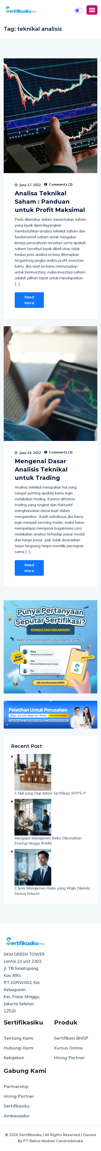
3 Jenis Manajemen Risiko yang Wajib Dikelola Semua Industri (52, 891)
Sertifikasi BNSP (71, 1038)
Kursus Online (68, 1048)
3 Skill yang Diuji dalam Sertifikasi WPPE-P (50, 793)
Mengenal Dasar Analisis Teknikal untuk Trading (41, 469)
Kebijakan (14, 1057)
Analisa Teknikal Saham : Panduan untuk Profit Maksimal (50, 201)
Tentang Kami (18, 1038)
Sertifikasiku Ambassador (17, 1111)
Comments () (60, 184)
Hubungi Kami (19, 1048)
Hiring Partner (69, 1057)
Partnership (16, 1086)
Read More (29, 300)
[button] (92, 10)
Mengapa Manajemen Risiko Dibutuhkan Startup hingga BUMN (47, 841)
